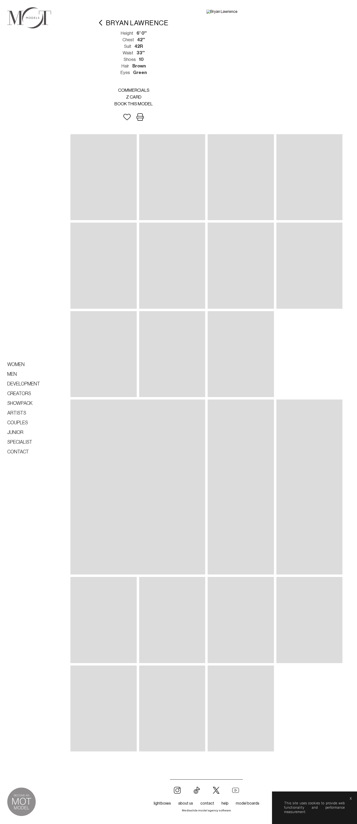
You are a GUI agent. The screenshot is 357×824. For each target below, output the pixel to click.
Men (12, 374)
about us (185, 803)
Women (16, 364)
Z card (133, 97)
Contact (18, 451)
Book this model (133, 104)
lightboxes (162, 803)
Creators (19, 393)
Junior (15, 432)
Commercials (133, 90)
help (225, 803)
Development (23, 384)
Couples (17, 422)
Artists (16, 413)
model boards (247, 803)
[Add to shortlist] (127, 117)
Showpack (20, 403)
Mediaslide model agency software (206, 810)
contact (207, 803)
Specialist (19, 442)
